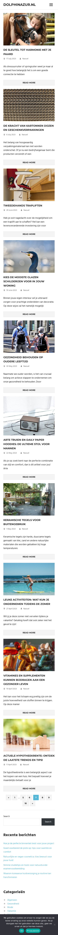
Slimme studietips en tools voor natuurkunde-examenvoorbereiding (25, 867)
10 (26, 803)
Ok (21, 931)
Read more (29, 82)
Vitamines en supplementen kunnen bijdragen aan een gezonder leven (24, 680)
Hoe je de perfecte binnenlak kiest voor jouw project (28, 843)
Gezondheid (13, 904)
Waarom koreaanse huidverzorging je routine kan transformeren (27, 875)
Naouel (25, 58)
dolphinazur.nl (19, 5)
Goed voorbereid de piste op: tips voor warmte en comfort (27, 850)
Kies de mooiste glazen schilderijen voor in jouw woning (23, 281)
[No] (54, 924)
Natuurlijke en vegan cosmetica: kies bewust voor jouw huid (27, 858)
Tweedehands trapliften (22, 205)
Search (6, 816)
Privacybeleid (33, 931)
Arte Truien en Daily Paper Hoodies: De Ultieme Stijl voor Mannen (26, 444)
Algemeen (12, 900)
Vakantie (11, 911)
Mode (10, 907)
